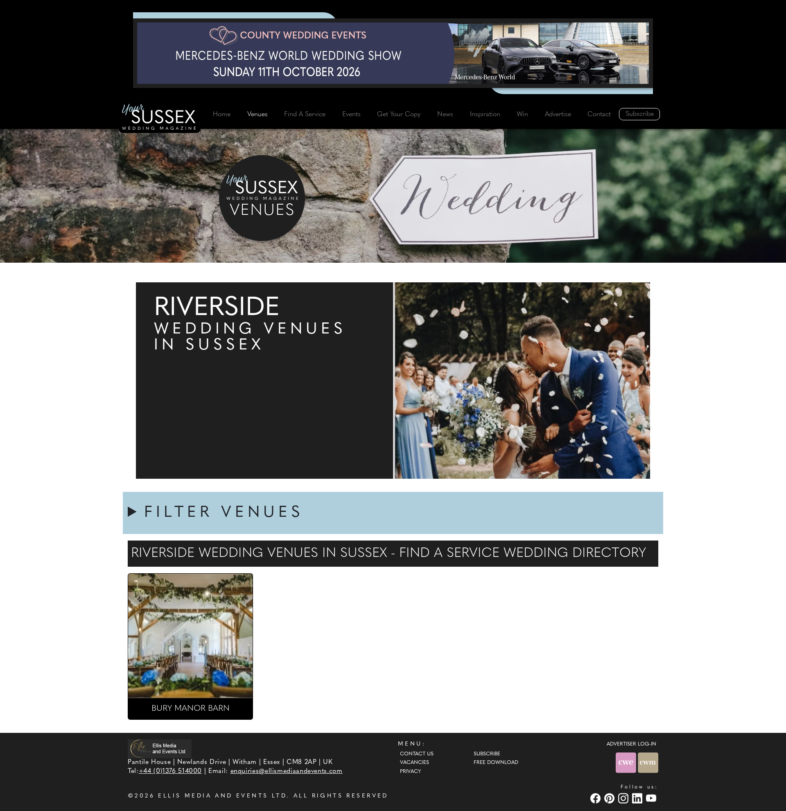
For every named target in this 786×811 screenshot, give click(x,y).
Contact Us (417, 754)
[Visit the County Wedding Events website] (627, 762)
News (445, 114)
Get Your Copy (398, 114)
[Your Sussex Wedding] (160, 118)
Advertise (558, 114)
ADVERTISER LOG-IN (631, 744)
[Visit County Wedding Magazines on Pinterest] (610, 798)
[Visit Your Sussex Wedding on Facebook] (596, 798)
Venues (257, 114)
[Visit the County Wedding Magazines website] (648, 762)
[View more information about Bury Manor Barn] (190, 636)
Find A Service (304, 114)
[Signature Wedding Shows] (393, 53)
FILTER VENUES (224, 513)
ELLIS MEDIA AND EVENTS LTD (222, 796)
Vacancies (414, 762)
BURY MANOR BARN (190, 709)
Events (351, 114)
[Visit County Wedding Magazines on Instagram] (624, 798)
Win (522, 114)
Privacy (410, 771)
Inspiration (485, 114)
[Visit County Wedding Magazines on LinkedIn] (638, 798)
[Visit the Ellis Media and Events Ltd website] (160, 749)
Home (221, 114)
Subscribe (640, 114)
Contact (599, 114)
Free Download (496, 762)
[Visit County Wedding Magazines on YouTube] (652, 798)
